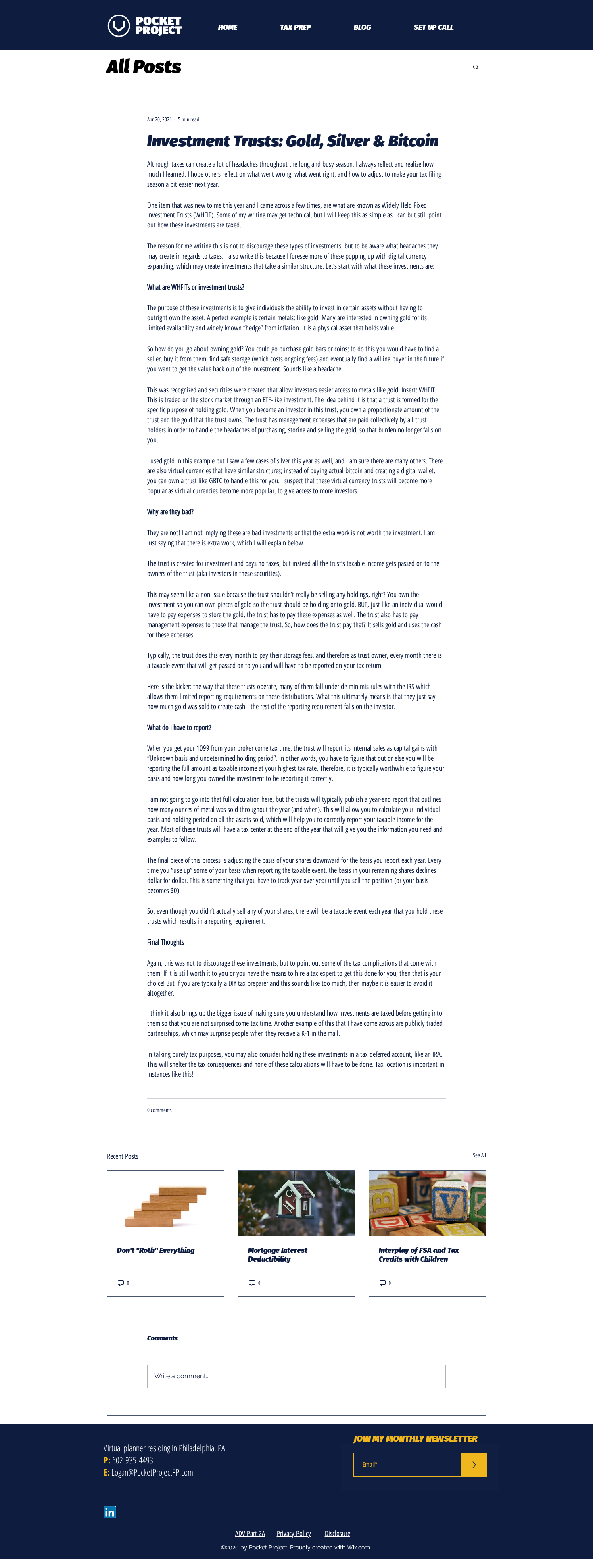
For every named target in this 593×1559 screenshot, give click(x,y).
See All (479, 1155)
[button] (476, 66)
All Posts (144, 66)
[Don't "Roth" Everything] (165, 1203)
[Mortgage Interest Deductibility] (296, 1203)
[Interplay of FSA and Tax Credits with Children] (427, 1203)
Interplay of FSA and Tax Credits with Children (419, 1255)
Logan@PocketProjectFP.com (152, 1472)
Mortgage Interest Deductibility (277, 1255)
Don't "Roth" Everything (155, 1250)
